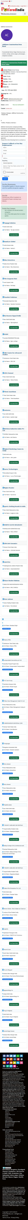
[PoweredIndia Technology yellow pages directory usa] (14, 1066)
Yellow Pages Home (9, 1110)
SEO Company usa (9, 1146)
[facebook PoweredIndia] (4, 1056)
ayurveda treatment (9, 1138)
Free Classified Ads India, (13, 1095)
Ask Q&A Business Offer (10, 1159)
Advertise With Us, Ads (10, 1114)
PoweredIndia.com (7, 1214)
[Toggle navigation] (25, 13)
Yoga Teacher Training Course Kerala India (14, 1135)
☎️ (9, 1)
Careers (6, 1116)
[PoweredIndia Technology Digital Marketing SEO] (17, 1066)
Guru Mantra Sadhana (9, 1163)
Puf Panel (7, 1127)
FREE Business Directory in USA (12, 1143)
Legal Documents (9, 1120)
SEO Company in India (10, 1160)
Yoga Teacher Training (10, 1137)
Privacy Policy (8, 1117)
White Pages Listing (9, 1150)
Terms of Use (6, 1217)
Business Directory (9, 14)
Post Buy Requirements (9, 184)
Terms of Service (8, 1118)
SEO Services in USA (9, 1125)
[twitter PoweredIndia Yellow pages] (11, 1056)
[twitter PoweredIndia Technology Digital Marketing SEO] (14, 1056)
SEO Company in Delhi (10, 1123)
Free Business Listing (14, 6)
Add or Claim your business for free (12, 1131)
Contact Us (7, 1113)
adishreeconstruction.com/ (15, 99)
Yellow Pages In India (17, 1197)
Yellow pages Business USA (11, 1155)
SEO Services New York (10, 1145)
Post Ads (4, 195)
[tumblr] (4, 1066)
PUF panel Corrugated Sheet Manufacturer (14, 1134)
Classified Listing (8, 1152)
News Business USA (9, 1153)
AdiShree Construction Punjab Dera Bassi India (14, 63)
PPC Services (8, 1164)
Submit (5, 179)
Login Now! (23, 6)
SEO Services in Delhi (9, 1124)
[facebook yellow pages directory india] (7, 1056)
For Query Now (14, 633)
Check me (6, 176)
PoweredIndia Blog (9, 1157)
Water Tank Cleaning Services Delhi (12, 1142)
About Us (7, 1111)
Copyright (5, 1212)
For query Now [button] (14, 235)
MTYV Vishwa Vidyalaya (10, 1162)
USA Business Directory (10, 1156)
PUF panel (7, 1132)
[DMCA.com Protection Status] (6, 1167)
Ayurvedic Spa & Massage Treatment (13, 1139)
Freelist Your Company (8, 208)
